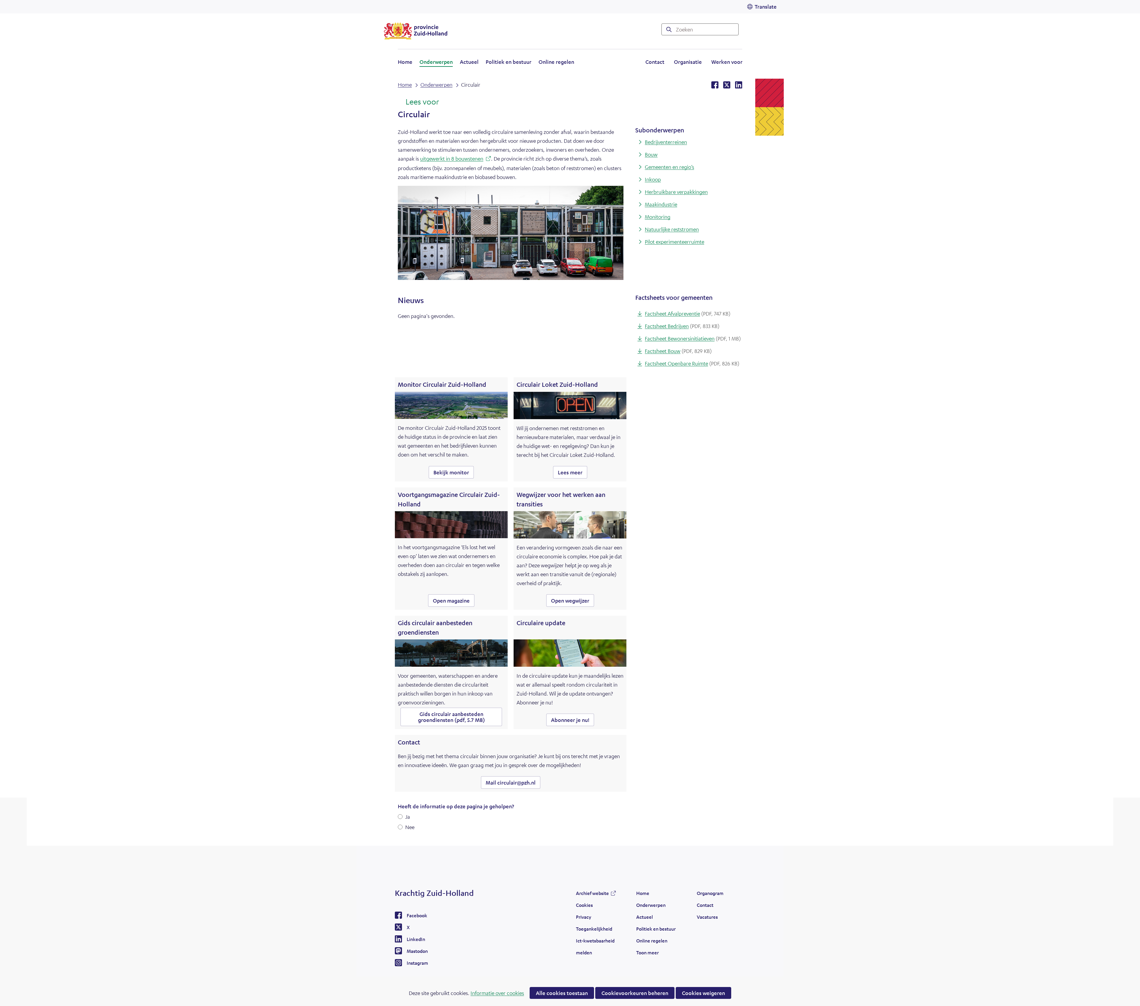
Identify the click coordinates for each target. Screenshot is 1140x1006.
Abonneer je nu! (570, 720)
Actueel (469, 61)
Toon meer (647, 954)
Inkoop (653, 179)
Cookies (584, 905)
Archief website (592, 894)
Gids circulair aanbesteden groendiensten (451, 717)
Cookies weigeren (703, 993)
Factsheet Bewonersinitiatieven (693, 338)
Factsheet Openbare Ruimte (692, 363)
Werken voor (726, 62)
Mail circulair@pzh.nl (511, 782)
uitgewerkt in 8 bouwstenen (455, 159)
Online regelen (556, 61)
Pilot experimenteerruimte (674, 241)
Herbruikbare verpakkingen (676, 191)
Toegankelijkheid (594, 928)
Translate (766, 6)
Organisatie (688, 61)
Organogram (710, 893)
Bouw (651, 154)
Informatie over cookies (497, 993)
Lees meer (572, 474)
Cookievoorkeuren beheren (634, 993)
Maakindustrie (661, 204)
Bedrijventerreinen (666, 142)
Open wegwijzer (572, 602)
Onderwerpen (436, 61)
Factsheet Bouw (678, 351)
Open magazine (453, 602)
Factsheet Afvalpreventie (687, 313)
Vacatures (707, 917)
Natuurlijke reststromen (672, 229)
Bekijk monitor (453, 474)
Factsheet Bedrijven (682, 326)
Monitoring (657, 216)
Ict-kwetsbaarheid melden (595, 946)
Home (405, 61)
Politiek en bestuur (508, 61)
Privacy (583, 917)
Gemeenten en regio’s (669, 167)
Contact (654, 61)
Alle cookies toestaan (562, 993)
